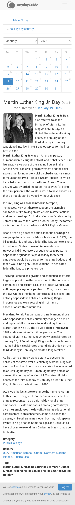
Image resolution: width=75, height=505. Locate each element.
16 (48, 73)
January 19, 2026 (49, 108)
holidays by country (22, 28)
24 (58, 80)
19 (9, 80)
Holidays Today (19, 20)
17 (58, 73)
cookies (15, 487)
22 (38, 80)
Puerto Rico (21, 456)
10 (58, 65)
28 (29, 87)
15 (38, 73)
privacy (47, 493)
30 (48, 87)
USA (5, 452)
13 (19, 73)
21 (29, 80)
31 (58, 87)
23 (48, 80)
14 (29, 73)
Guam (38, 452)
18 (68, 73)
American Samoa (21, 452)
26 (9, 87)
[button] (64, 5)
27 (19, 87)
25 (68, 80)
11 (68, 65)
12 (9, 73)
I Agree (65, 487)
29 (38, 87)
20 (19, 80)
